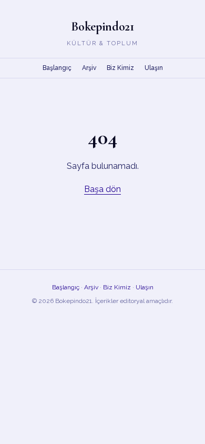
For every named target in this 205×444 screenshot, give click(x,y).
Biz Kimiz (120, 68)
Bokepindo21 (102, 26)
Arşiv (89, 68)
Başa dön (102, 189)
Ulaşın (154, 68)
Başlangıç (57, 68)
